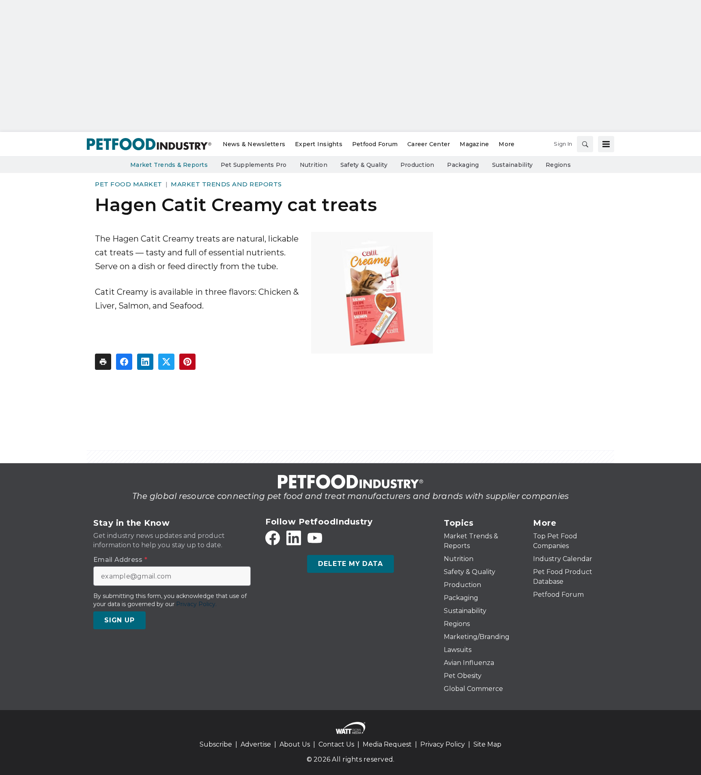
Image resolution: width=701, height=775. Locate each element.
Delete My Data (350, 564)
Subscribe (216, 744)
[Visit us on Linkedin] (293, 538)
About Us (295, 744)
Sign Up (119, 620)
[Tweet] (166, 362)
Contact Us (336, 744)
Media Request (387, 744)
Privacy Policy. (196, 604)
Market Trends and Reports (226, 184)
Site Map (487, 744)
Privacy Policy (442, 744)
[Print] (103, 362)
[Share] (124, 362)
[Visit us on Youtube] (314, 538)
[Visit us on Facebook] (272, 538)
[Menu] (606, 144)
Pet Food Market (128, 184)
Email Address (120, 560)
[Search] (585, 144)
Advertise (256, 744)
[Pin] (187, 362)
